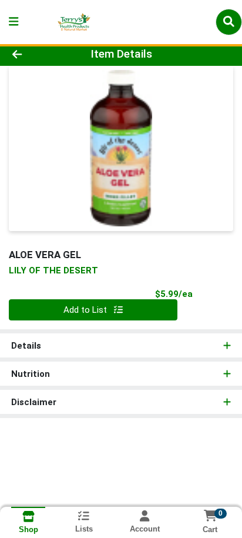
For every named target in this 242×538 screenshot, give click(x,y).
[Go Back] (37, 54)
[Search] (228, 22)
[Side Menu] (13, 22)
